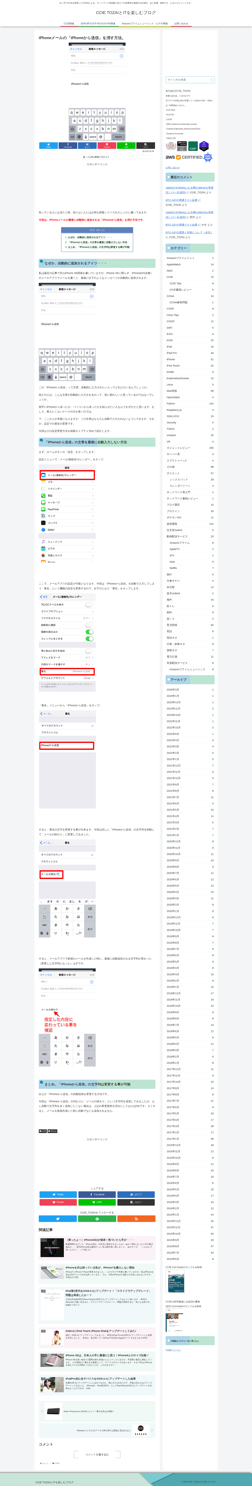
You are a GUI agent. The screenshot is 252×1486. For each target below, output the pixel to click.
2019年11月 (190, 923)
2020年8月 (190, 866)
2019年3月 (190, 974)
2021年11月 (190, 771)
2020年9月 (190, 860)
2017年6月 (190, 1107)
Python (190, 403)
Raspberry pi (190, 410)
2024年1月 (190, 695)
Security (190, 422)
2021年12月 (190, 765)
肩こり (190, 618)
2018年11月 (190, 999)
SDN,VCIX (190, 416)
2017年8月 (190, 1094)
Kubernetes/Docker (190, 378)
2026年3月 (190, 689)
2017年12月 (190, 1069)
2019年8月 (190, 942)
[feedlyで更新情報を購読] (97, 1218)
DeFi (190, 327)
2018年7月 (190, 1025)
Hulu (192, 561)
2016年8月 (190, 1170)
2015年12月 (190, 1221)
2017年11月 (190, 1075)
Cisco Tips (190, 315)
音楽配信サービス (190, 662)
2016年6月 (190, 1183)
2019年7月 (190, 949)
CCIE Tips (192, 283)
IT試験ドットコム (173, 1350)
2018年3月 (190, 1050)
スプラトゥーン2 (190, 460)
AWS (190, 270)
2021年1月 (190, 835)
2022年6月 (190, 734)
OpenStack (190, 397)
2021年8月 (190, 790)
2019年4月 (190, 968)
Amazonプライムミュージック (192, 669)
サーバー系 (190, 454)
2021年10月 (190, 778)
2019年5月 (190, 961)
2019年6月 (190, 955)
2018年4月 (190, 1043)
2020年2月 (190, 904)
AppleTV (192, 549)
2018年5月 (190, 1037)
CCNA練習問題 (192, 302)
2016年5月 (190, 1189)
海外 (190, 599)
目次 (92, 230)
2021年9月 (190, 784)
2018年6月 (190, 1031)
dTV (192, 555)
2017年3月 (190, 1126)
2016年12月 (190, 1145)
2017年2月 (190, 1132)
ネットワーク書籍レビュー (190, 498)
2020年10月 (190, 854)
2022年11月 (190, 721)
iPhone (53, 1131)
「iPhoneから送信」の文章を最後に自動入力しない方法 (97, 242)
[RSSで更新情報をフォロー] (136, 1218)
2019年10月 (190, 930)
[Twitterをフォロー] (58, 1218)
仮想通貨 (190, 523)
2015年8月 (190, 1246)
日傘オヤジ (190, 580)
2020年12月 (190, 841)
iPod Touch (190, 365)
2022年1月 (190, 759)
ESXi (190, 334)
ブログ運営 (190, 504)
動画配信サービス (190, 536)
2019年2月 (190, 980)
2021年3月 (190, 822)
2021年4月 (190, 816)
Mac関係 (190, 390)
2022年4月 (190, 740)
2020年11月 (190, 847)
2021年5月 (190, 809)
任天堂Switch (190, 530)
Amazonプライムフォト (190, 258)
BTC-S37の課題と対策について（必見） (189, 232)
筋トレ (190, 606)
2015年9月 (190, 1240)
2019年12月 (190, 917)
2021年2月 (190, 828)
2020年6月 (190, 879)
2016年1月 (190, 1214)
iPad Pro (190, 353)
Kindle (190, 371)
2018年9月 (190, 1012)
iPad (190, 346)
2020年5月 (190, 885)
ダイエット (190, 473)
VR (190, 441)
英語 (190, 631)
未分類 (190, 587)
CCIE (190, 277)
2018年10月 (190, 1005)
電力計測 (190, 656)
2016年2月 (190, 1208)
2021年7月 (190, 797)
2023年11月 (190, 708)
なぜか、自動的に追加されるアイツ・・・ (90, 237)
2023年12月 (190, 702)
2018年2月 (190, 1056)
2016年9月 (190, 1164)
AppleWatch (190, 264)
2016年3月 (190, 1202)
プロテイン (190, 511)
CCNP (190, 308)
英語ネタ (190, 637)
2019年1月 (190, 986)
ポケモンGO (190, 517)
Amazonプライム (192, 542)
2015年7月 (190, 1252)
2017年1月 (190, 1138)
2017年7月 (190, 1100)
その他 (190, 466)
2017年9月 (190, 1088)
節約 (190, 612)
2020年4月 (190, 892)
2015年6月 (190, 1259)
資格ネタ (190, 650)
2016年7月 (190, 1176)
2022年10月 (190, 727)
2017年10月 (190, 1081)
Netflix (192, 568)
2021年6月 (190, 803)
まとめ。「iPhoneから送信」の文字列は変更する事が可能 (99, 247)
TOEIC (190, 428)
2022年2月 (190, 752)
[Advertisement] (97, 187)
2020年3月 (190, 898)
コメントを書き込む (97, 1454)
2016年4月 (190, 1195)
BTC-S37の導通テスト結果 (181, 200)
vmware (190, 435)
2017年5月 (190, 1113)
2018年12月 (190, 993)
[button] (211, 80)
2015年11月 (190, 1227)
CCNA (190, 296)
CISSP (190, 321)
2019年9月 (190, 936)
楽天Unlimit (190, 593)
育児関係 (190, 625)
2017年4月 (190, 1119)
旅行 (190, 574)
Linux (190, 384)
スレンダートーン (192, 485)
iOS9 (44, 1131)
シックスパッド (192, 479)
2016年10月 (190, 1157)
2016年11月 (190, 1151)
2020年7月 (190, 873)
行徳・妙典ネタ (190, 644)
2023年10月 (190, 715)
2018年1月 (190, 1062)
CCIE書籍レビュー (192, 289)
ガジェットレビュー (190, 447)
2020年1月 (190, 911)
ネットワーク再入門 (190, 492)
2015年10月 (190, 1233)
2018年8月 (190, 1018)
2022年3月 (190, 746)
